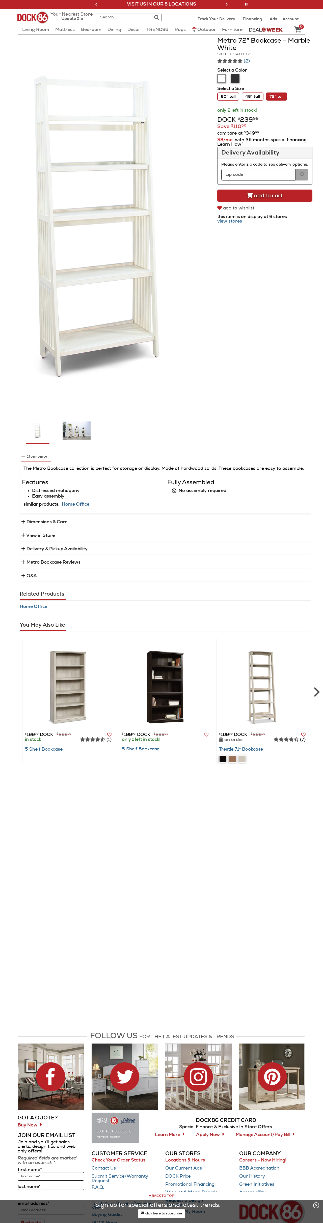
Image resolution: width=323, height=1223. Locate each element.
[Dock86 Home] (34, 20)
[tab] (221, 78)
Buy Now (27, 1125)
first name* (30, 1170)
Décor (133, 29)
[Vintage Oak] (232, 759)
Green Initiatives (256, 1184)
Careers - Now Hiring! (262, 1160)
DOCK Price (178, 1176)
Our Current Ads (183, 1168)
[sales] (266, 29)
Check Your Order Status (118, 1160)
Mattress (65, 29)
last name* (29, 1186)
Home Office (75, 504)
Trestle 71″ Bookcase (241, 749)
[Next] (316, 690)
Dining (114, 29)
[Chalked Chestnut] (242, 759)
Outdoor (206, 29)
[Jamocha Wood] (222, 759)
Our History (252, 1176)
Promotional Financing (189, 1184)
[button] (96, 4)
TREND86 (157, 29)
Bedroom (91, 29)
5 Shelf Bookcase (44, 749)
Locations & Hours (185, 1160)
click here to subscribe (163, 1213)
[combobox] (124, 17)
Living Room (35, 29)
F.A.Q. (98, 1187)
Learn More (167, 1135)
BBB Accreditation (259, 1168)
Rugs (180, 29)
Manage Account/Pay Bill (263, 1135)
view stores (229, 221)
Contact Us (104, 1168)
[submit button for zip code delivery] (301, 174)
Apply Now (208, 1135)
